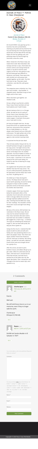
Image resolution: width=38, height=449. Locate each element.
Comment (9, 356)
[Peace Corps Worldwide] (12, 5)
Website (9, 407)
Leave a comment (19, 282)
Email (8, 401)
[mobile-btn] (30, 5)
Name (9, 395)
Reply (9, 320)
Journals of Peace (19, 35)
